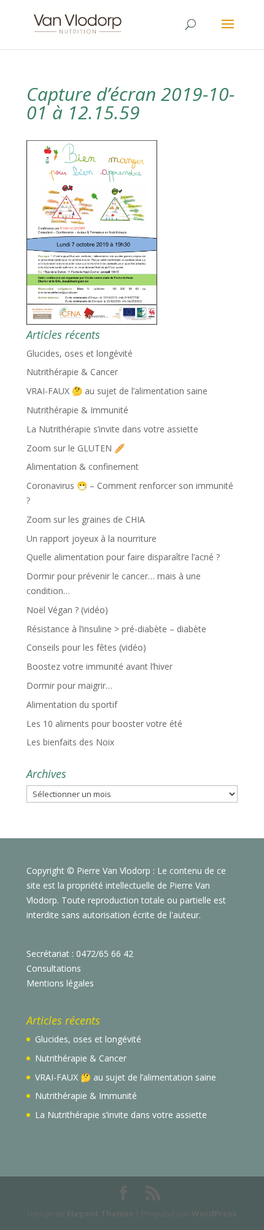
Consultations (53, 968)
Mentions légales (60, 983)
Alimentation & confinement (82, 466)
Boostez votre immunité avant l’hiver (99, 666)
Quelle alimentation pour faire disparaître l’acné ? (123, 557)
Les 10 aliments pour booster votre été (104, 723)
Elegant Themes (100, 1213)
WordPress (214, 1213)
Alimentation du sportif (71, 704)
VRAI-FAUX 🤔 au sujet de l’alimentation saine (117, 391)
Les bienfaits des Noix (70, 742)
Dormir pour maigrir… (69, 685)
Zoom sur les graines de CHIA (85, 519)
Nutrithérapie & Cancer (72, 372)
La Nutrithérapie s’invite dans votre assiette (112, 429)
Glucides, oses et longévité (79, 353)
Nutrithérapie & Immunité (77, 410)
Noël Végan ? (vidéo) (67, 610)
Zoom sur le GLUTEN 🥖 (75, 448)
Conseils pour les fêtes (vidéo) (86, 647)
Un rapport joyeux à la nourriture (91, 538)
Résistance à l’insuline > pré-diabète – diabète (116, 629)
